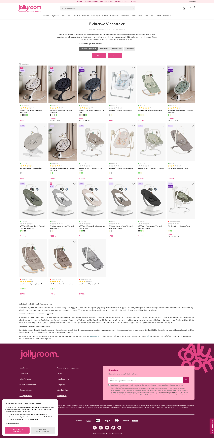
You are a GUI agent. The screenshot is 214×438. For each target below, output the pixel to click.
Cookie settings (26, 390)
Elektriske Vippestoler (118, 29)
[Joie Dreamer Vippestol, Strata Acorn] (143, 115)
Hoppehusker (116, 49)
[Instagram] (101, 428)
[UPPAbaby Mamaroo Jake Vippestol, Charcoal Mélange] (25, 231)
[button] (189, 8)
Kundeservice (192, 1)
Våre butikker (62, 390)
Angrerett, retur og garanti (68, 368)
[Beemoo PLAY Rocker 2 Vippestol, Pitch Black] (23, 115)
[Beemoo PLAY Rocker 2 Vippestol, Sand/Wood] (21, 115)
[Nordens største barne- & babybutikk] (30, 7)
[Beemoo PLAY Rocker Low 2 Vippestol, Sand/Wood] (170, 115)
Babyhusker (104, 49)
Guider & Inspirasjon (28, 384)
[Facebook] (95, 428)
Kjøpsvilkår (24, 373)
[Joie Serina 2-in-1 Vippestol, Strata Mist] (82, 173)
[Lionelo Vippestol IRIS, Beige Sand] (21, 173)
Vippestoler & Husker (103, 29)
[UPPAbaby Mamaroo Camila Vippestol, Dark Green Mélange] (21, 231)
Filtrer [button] (99, 56)
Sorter (115, 56)
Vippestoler (129, 49)
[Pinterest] (119, 428)
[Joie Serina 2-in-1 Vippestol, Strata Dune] (80, 173)
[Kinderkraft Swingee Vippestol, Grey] (109, 115)
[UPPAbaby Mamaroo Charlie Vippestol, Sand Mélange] (23, 231)
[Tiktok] (113, 428)
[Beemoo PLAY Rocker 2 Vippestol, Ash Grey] (25, 115)
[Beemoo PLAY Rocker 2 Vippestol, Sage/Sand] (27, 115)
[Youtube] (107, 428)
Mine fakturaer (26, 379)
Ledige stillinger (26, 396)
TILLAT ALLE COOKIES (17, 430)
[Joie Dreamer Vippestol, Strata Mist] (139, 115)
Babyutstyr (92, 29)
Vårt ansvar (62, 396)
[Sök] (133, 8)
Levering (60, 373)
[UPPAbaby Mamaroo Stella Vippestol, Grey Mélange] (50, 231)
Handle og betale (63, 379)
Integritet (61, 384)
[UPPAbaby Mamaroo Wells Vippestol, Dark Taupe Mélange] (52, 231)
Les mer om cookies (12, 424)
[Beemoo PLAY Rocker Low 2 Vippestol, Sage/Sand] (168, 115)
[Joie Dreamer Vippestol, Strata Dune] (141, 115)
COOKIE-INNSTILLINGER (42, 430)
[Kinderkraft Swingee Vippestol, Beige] (111, 115)
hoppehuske (94, 336)
